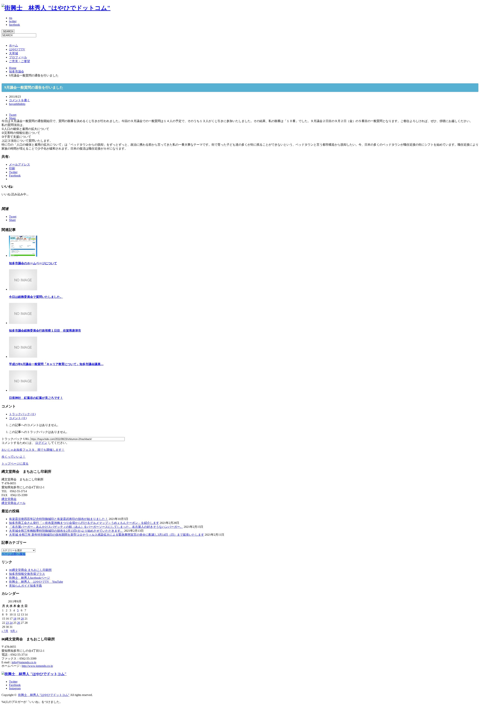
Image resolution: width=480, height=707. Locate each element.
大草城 (13, 53)
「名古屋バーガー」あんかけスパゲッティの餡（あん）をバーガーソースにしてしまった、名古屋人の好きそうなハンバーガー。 (96, 526)
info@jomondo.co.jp (24, 662)
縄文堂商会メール (14, 503)
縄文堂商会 (9, 499)
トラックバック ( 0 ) (22, 414)
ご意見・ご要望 (19, 61)
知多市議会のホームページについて (33, 263)
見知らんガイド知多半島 (25, 585)
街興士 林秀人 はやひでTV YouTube (36, 581)
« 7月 (5, 631)
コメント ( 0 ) (18, 418)
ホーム (13, 45)
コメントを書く (19, 100)
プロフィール (18, 57)
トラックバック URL (15, 438)
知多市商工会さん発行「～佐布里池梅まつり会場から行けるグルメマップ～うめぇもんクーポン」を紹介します (84, 522)
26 (18, 622)
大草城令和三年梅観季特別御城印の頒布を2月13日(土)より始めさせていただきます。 (66, 530)
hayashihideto (17, 104)
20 (22, 618)
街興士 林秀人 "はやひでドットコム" (43, 695)
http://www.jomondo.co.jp (37, 665)
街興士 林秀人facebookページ (29, 577)
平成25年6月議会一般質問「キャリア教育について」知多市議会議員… (56, 364)
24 (11, 622)
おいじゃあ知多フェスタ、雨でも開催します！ (33, 449)
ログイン (41, 442)
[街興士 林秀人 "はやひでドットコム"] (56, 7)
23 (7, 622)
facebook (14, 24)
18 (14, 618)
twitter (12, 21)
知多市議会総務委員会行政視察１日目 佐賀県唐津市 (45, 330)
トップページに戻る (15, 463)
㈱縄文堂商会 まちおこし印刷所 (30, 569)
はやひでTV (17, 49)
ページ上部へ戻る (14, 554)
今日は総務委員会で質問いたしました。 (36, 296)
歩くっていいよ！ (14, 456)
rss (10, 17)
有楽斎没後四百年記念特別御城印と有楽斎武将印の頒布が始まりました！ (58, 519)
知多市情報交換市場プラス (27, 573)
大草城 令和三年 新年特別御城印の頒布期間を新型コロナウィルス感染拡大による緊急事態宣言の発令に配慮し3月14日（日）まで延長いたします (106, 534)
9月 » (13, 631)
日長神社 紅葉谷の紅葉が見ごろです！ (36, 397)
